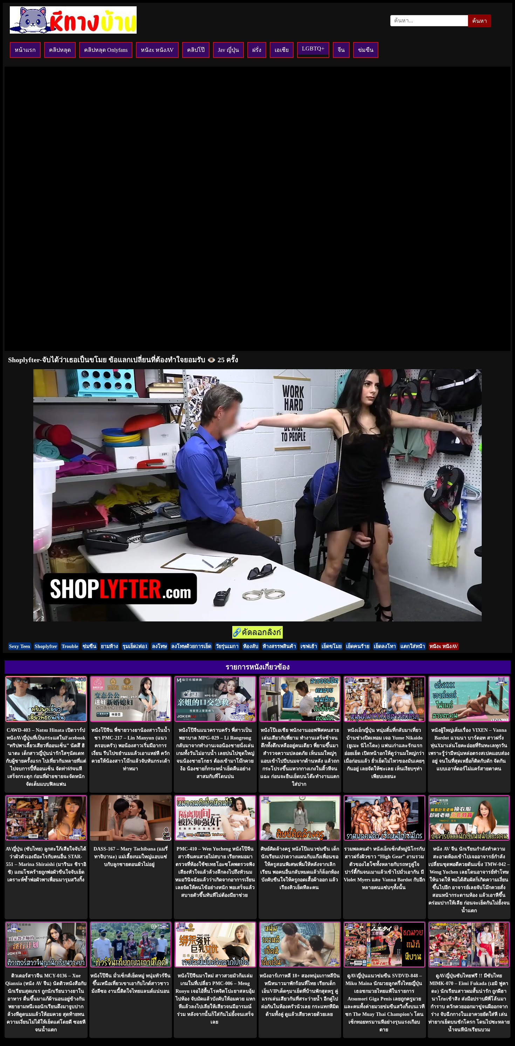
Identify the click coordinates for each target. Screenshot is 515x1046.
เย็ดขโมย (332, 646)
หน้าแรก (25, 50)
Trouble (70, 646)
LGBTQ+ (313, 48)
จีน (341, 50)
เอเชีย (282, 50)
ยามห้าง (109, 646)
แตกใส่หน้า (412, 646)
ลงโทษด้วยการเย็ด (191, 646)
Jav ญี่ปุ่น (228, 50)
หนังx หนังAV (157, 50)
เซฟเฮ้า (309, 646)
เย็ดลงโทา (385, 646)
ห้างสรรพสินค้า (279, 646)
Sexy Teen (19, 646)
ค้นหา (479, 21)
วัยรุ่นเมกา (227, 646)
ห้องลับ (250, 646)
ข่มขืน (365, 50)
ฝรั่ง (256, 50)
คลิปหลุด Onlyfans (106, 50)
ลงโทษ (159, 646)
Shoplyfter (46, 646)
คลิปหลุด (60, 50)
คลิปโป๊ (196, 50)
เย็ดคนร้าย (357, 646)
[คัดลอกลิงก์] (257, 633)
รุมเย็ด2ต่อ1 (135, 646)
